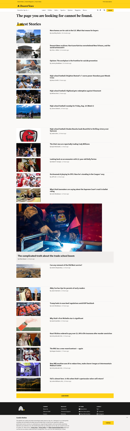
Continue (108, 423)
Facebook (101, 411)
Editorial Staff (46, 411)
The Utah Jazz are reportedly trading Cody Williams (70, 144)
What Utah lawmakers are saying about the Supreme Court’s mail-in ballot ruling (79, 190)
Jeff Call (54, 177)
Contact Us (64, 409)
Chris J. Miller (55, 50)
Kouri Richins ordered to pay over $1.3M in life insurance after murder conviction (81, 333)
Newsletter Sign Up (22, 10)
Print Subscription (85, 411)
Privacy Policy (42, 427)
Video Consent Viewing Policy (56, 427)
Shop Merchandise (85, 414)
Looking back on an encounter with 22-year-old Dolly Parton (73, 159)
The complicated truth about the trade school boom (46, 255)
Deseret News (20, 1)
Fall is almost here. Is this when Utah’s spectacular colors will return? (77, 378)
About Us (45, 409)
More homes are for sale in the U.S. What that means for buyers (74, 30)
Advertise (63, 414)
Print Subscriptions (107, 1)
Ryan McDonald (56, 147)
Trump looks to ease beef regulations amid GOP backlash (72, 303)
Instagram (101, 414)
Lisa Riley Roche (56, 33)
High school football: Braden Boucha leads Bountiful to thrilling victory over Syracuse (79, 130)
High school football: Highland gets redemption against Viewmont (75, 91)
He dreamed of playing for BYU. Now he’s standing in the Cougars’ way (77, 174)
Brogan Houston (56, 351)
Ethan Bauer (22, 259)
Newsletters (84, 409)
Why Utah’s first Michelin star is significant (66, 318)
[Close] (127, 418)
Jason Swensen (56, 291)
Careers (45, 414)
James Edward (56, 108)
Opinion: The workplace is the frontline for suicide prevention (73, 61)
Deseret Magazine (29, 1)
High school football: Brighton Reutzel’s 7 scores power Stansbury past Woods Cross (80, 77)
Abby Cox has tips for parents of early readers (67, 288)
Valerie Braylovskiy (57, 268)
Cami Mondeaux (56, 194)
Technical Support (65, 411)
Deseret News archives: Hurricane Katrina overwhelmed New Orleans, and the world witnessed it (80, 46)
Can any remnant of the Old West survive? (66, 265)
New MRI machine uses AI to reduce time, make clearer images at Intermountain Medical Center (81, 364)
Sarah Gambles (56, 321)
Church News (38, 1)
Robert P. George (56, 162)
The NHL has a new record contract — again (66, 348)
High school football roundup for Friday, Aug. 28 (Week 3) (72, 106)
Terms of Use (34, 427)
